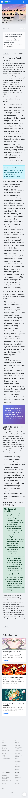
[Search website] (21, 2)
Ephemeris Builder (18, 754)
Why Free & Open (18, 785)
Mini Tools (4, 789)
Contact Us (17, 779)
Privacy (6, 796)
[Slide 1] (12, 722)
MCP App (16, 763)
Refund (10, 796)
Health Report (17, 757)
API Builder (17, 746)
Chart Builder (17, 752)
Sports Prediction (5, 781)
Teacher (16, 768)
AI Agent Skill (17, 767)
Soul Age (4, 757)
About (16, 778)
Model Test (17, 771)
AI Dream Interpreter (6, 762)
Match (3, 747)
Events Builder (17, 755)
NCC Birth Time (5, 785)
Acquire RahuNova (6, 793)
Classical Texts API (18, 759)
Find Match (4, 749)
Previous (6, 53)
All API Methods (18, 747)
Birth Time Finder (5, 752)
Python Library (18, 765)
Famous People (5, 778)
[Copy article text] (21, 28)
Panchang (4, 787)
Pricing (16, 782)
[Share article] (23, 28)
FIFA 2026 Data (5, 782)
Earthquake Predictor (6, 784)
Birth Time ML (17, 770)
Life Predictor (4, 751)
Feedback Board (18, 781)
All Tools (16, 789)
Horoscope (4, 746)
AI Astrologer (4, 744)
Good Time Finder (5, 754)
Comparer (4, 790)
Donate (16, 784)
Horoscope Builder (18, 751)
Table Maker (4, 779)
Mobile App (17, 787)
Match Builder (17, 749)
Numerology (4, 755)
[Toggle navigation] (26, 2)
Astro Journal (4, 760)
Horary (3, 759)
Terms (3, 796)
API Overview (17, 744)
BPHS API (17, 760)
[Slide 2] (15, 722)
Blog (3, 792)
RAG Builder (17, 762)
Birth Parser (17, 773)
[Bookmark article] (24, 28)
